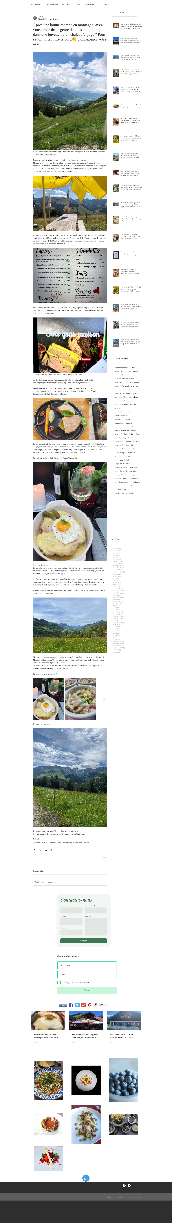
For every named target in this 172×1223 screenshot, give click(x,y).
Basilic (124, 449)
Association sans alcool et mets (126, 427)
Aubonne (134, 430)
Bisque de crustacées (122, 464)
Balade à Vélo (119, 441)
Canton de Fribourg (64, 843)
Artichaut (132, 404)
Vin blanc (36, 843)
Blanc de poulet (131, 471)
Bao (132, 445)
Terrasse (44, 843)
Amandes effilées (121, 397)
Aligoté (127, 390)
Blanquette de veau (122, 475)
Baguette (118, 438)
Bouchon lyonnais (121, 493)
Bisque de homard (121, 467)
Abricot (130, 375)
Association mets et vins (123, 423)
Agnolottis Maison (128, 386)
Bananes (118, 445)
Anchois (124, 401)
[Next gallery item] (104, 419)
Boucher (126, 486)
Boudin (131, 493)
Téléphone (64, 930)
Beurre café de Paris (122, 460)
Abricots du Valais (128, 379)
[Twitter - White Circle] (129, 1187)
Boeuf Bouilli (133, 478)
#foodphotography (121, 367)
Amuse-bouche (134, 397)
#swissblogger (133, 371)
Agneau (117, 386)
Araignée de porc (121, 404)
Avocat (117, 434)
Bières (122, 471)
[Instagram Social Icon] (96, 1006)
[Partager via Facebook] (34, 850)
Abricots (118, 379)
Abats (124, 375)
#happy (132, 367)
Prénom (63, 908)
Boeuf (125, 478)
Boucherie (134, 486)
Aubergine (125, 430)
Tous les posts (36, 5)
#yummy (118, 375)
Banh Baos (126, 445)
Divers (78, 5)
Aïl (122, 434)
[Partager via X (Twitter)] (40, 850)
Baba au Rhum (134, 434)
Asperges (118, 408)
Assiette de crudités (122, 416)
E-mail (62, 918)
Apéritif (137, 401)
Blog (132, 475)
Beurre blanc (125, 456)
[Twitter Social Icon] (77, 1006)
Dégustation (66, 5)
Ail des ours (119, 390)
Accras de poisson (132, 382)
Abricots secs (119, 382)
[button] (106, 5)
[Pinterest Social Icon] (89, 1006)
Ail (137, 386)
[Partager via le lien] (51, 850)
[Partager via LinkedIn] (46, 850)
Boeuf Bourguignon (122, 482)
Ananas (117, 401)
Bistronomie (134, 467)
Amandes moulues (130, 393)
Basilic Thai (131, 449)
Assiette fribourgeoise (123, 419)
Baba (126, 434)
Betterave (131, 453)
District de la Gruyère (81, 843)
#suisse (123, 371)
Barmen (117, 449)
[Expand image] (61, 419)
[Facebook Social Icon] (71, 1006)
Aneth (131, 401)
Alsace (133, 390)
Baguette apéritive (130, 438)
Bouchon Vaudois (121, 490)
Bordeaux (118, 486)
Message (88, 918)
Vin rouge (52, 843)
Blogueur (118, 478)
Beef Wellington (120, 453)
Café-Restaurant (52, 5)
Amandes (118, 393)
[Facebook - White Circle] (124, 1187)
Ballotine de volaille (133, 441)
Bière (116, 471)
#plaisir (117, 371)
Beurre (117, 456)
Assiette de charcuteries (123, 412)
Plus (86, 5)
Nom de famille (90, 908)
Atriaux (117, 430)
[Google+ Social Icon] (83, 1006)
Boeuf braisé (135, 482)
